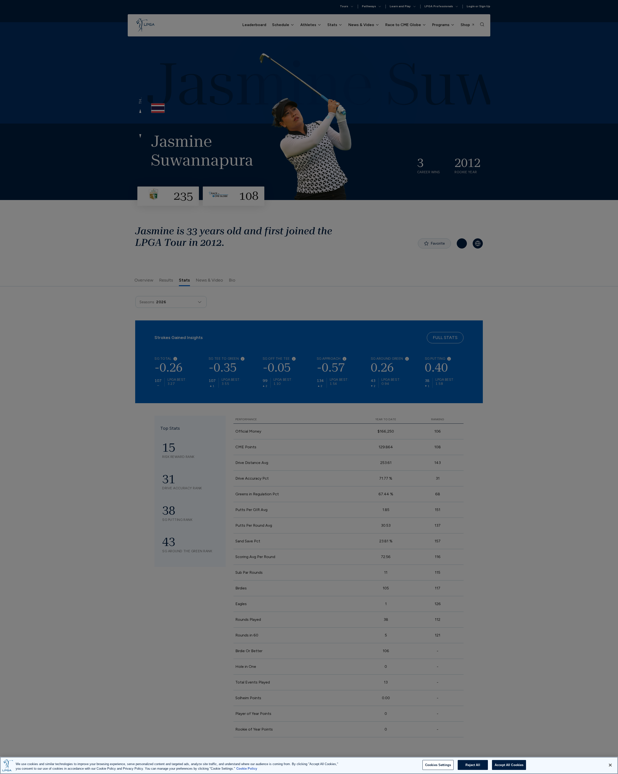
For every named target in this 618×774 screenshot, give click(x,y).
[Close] (610, 765)
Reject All (472, 765)
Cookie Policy (246, 769)
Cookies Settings (438, 765)
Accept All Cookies (509, 765)
